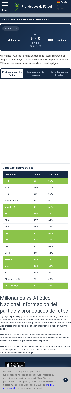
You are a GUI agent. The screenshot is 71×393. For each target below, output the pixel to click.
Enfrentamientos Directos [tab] (59, 73)
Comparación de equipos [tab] (35, 73)
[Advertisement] (35, 121)
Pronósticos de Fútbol (36, 6)
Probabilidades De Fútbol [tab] (12, 73)
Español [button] (64, 2)
